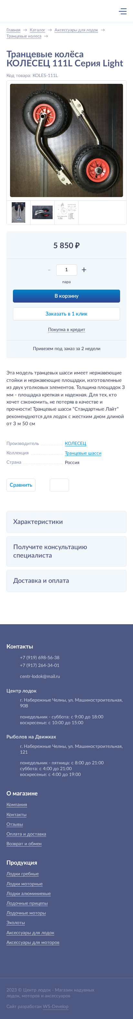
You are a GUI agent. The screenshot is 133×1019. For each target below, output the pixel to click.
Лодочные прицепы (27, 903)
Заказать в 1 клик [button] (66, 313)
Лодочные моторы (26, 913)
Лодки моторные (24, 884)
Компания (16, 805)
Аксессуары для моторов (32, 942)
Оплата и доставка (26, 834)
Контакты (16, 815)
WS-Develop (55, 1006)
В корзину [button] (66, 296)
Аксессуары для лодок (30, 933)
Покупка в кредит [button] (66, 329)
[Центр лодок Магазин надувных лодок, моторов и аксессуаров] (17, 11)
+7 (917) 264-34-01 (39, 665)
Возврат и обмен (24, 844)
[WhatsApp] (73, 12)
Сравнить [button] (21, 485)
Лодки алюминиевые (28, 894)
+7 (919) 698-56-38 (60, 12)
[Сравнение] (105, 11)
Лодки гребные (22, 874)
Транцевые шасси (83, 453)
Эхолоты (15, 923)
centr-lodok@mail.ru (40, 676)
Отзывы (14, 824)
